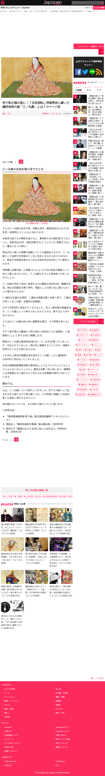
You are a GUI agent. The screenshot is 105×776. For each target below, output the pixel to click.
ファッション (10, 697)
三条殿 (19, 496)
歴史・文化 (28, 11)
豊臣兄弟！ (94, 374)
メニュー (2, 3)
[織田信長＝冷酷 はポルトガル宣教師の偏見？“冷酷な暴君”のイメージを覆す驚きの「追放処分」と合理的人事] (80, 256)
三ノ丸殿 (9, 496)
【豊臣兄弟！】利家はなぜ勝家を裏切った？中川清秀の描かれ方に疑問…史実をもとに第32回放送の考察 (96, 225)
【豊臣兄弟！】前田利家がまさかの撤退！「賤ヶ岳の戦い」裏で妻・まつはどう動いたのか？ (95, 202)
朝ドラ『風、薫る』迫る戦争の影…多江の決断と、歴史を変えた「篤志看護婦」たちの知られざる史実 (95, 114)
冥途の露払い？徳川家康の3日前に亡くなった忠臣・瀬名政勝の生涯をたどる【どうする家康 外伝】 (61, 591)
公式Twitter (85, 72)
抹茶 (83, 369)
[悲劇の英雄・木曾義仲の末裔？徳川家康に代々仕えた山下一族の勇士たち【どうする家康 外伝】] (12, 577)
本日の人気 (9, 747)
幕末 (99, 350)
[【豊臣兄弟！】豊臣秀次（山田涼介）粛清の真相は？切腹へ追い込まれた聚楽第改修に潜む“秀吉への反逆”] (80, 189)
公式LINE (92, 72)
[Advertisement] (36, 35)
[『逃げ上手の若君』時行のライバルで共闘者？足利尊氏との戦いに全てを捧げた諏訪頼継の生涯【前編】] (80, 133)
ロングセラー (83, 345)
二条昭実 (29, 496)
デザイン (93, 369)
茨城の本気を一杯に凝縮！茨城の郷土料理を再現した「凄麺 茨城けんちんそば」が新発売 (96, 302)
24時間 (78, 88)
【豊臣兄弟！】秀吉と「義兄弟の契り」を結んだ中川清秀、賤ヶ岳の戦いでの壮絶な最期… (95, 236)
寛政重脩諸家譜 (51, 496)
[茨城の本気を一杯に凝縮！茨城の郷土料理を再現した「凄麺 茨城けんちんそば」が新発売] (80, 300)
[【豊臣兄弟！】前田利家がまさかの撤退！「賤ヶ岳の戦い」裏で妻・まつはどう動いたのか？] (80, 200)
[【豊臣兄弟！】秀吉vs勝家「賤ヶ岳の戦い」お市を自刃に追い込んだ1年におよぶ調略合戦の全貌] (80, 99)
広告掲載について (12, 735)
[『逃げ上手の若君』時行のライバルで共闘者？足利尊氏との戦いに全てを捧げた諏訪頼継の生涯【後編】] (80, 166)
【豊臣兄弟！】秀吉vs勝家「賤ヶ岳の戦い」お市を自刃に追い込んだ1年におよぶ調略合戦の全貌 (95, 101)
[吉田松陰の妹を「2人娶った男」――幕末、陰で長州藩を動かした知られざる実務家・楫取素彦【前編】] (80, 278)
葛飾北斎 (81, 394)
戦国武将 (94, 340)
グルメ (7, 705)
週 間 (88, 88)
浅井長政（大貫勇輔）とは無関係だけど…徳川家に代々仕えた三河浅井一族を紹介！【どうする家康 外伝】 (60, 559)
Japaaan (52, 2)
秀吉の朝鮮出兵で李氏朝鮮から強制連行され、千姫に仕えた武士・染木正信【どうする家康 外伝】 (60, 529)
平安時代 (96, 335)
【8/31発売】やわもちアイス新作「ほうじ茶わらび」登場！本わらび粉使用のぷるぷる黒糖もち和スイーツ (96, 215)
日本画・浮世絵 (62, 693)
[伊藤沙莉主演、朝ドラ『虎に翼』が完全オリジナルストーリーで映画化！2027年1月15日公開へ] (80, 144)
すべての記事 (10, 689)
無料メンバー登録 (63, 739)
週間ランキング (62, 747)
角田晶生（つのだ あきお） (52, 113)
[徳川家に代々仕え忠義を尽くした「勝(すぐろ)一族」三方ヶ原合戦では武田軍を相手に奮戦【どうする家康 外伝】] (12, 607)
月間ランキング (11, 751)
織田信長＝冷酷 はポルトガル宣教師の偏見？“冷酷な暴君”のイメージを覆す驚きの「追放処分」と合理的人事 (96, 260)
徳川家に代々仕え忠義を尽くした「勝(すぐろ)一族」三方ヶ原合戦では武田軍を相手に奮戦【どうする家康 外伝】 (11, 621)
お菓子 (89, 350)
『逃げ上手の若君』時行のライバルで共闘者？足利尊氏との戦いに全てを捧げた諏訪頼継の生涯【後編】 (95, 169)
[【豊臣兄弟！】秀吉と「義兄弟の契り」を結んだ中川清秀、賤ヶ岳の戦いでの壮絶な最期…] (80, 233)
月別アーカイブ (62, 743)
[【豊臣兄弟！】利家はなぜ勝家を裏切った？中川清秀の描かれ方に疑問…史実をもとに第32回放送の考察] (80, 222)
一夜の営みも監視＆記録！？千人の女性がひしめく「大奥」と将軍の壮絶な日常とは (95, 268)
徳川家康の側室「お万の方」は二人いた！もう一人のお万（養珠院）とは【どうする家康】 (11, 529)
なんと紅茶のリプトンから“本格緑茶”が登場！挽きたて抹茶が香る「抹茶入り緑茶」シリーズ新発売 (95, 247)
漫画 (79, 354)
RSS (99, 72)
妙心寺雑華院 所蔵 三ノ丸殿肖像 (37, 223)
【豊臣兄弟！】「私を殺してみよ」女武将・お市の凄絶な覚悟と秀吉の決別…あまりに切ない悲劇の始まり (96, 181)
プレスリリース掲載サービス (90, 46)
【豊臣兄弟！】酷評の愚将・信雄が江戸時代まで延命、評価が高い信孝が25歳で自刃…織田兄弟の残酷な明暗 (96, 159)
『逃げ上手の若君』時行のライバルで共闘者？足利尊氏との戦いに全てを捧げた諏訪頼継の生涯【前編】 (95, 135)
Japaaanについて (63, 731)
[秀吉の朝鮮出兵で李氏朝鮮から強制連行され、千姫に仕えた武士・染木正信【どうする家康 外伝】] (61, 515)
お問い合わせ (61, 735)
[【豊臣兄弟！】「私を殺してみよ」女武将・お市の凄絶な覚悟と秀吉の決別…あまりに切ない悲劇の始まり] (80, 177)
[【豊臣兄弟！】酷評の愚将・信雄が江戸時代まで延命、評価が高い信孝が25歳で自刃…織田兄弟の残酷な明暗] (80, 155)
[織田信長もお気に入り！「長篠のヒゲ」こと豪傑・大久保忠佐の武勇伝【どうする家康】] (36, 577)
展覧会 (83, 384)
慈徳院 (64, 496)
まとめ (58, 689)
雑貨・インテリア (12, 701)
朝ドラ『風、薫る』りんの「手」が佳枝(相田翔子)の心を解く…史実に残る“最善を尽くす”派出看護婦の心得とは (96, 293)
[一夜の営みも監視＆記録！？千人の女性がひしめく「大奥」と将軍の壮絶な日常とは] (80, 267)
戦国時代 (95, 330)
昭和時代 (83, 389)
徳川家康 (95, 364)
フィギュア (83, 379)
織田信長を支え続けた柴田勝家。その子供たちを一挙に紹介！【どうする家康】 (11, 558)
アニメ (83, 340)
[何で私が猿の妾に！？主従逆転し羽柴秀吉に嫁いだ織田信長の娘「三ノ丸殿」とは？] (36, 78)
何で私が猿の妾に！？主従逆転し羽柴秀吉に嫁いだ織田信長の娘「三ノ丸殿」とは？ (66, 11)
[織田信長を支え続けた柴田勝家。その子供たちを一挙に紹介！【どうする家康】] (12, 544)
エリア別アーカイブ (12, 743)
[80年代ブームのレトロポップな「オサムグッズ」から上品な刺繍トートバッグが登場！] (80, 312)
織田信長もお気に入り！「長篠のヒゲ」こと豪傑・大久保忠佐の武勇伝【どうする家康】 (35, 591)
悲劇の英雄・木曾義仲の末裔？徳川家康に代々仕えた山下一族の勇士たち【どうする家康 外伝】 (11, 591)
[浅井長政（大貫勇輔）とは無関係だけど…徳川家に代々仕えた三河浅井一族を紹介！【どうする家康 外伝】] (61, 544)
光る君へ (95, 389)
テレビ (99, 354)
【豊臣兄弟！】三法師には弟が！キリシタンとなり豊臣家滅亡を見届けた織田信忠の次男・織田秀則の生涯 (95, 125)
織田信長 (95, 359)
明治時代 (83, 364)
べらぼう (83, 359)
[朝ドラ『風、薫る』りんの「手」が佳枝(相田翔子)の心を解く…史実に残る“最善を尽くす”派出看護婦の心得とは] (80, 289)
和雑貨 (58, 701)
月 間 (99, 88)
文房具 (82, 374)
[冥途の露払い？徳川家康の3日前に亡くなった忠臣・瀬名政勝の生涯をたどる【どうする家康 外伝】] (61, 577)
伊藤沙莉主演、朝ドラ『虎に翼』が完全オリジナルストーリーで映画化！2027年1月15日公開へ (95, 146)
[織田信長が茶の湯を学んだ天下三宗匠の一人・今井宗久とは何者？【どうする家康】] (36, 515)
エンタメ (59, 709)
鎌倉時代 (94, 384)
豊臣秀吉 (96, 379)
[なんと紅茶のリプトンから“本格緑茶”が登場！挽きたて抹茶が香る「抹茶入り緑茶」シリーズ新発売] (80, 244)
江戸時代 (83, 330)
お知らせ (8, 731)
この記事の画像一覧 (38, 490)
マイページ (9, 739)
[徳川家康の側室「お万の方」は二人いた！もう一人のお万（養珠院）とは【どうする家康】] (12, 515)
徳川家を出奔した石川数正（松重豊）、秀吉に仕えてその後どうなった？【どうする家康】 (36, 558)
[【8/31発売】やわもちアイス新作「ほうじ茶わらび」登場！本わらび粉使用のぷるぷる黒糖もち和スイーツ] (80, 211)
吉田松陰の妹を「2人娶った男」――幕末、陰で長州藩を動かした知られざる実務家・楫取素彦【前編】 (96, 281)
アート (7, 693)
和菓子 (58, 705)
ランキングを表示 (88, 321)
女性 (39, 496)
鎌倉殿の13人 (95, 394)
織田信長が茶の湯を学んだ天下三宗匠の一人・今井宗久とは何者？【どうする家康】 (35, 529)
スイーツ (97, 345)
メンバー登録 (99, 7)
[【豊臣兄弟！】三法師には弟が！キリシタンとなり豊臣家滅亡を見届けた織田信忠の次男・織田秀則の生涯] (80, 121)
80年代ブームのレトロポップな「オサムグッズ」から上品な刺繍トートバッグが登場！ (96, 313)
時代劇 (88, 354)
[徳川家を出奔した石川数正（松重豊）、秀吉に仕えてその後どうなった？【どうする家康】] (36, 544)
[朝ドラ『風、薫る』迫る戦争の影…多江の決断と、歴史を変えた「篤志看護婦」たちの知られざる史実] (80, 110)
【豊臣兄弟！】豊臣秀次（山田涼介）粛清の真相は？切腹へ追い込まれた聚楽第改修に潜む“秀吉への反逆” (95, 193)
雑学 (80, 350)
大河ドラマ (83, 335)
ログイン (88, 7)
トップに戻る (98, 678)
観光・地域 (9, 709)
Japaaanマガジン (15, 11)
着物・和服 (60, 697)
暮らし (7, 712)
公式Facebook (78, 72)
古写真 (7, 716)
